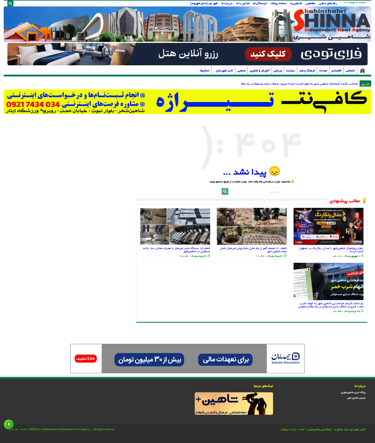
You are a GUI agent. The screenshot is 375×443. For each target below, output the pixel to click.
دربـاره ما (226, 3)
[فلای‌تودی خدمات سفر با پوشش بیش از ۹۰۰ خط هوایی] (187, 54)
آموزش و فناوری (259, 70)
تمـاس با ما (242, 3)
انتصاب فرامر (351, 83)
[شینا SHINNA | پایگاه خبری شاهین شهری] (187, 24)
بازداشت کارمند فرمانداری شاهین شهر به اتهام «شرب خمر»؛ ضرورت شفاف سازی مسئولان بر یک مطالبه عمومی (330, 305)
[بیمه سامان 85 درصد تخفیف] (187, 359)
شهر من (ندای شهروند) (204, 3)
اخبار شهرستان (224, 70)
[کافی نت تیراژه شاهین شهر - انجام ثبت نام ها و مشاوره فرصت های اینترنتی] (187, 101)
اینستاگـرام (260, 3)
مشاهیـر (310, 3)
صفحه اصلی (362, 70)
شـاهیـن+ (296, 3)
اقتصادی (336, 70)
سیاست (290, 70)
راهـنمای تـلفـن (328, 3)
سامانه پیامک (278, 3)
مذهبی (242, 70)
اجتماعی (350, 70)
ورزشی (278, 70)
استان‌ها (205, 70)
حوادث (323, 70)
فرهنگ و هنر (307, 70)
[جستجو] (10, 3)
